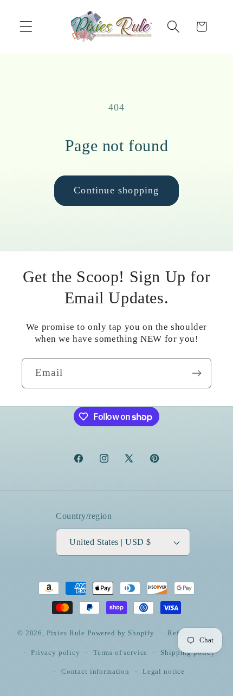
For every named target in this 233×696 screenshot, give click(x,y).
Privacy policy (55, 652)
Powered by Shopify (120, 633)
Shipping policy (187, 652)
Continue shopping (116, 190)
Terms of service (120, 652)
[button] (26, 26)
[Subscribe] (196, 373)
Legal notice (164, 671)
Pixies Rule (66, 633)
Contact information (95, 671)
